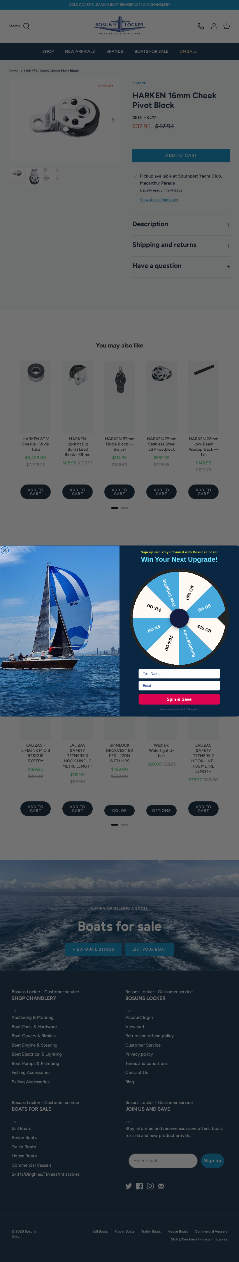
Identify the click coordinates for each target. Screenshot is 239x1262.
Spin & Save (179, 699)
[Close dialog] (4, 550)
